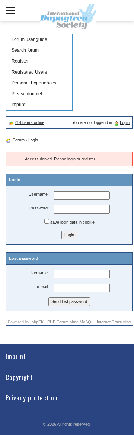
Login (125, 122)
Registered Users (29, 72)
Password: (39, 208)
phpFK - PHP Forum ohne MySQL (63, 322)
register (88, 159)
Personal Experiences (34, 83)
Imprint (18, 104)
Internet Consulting (114, 322)
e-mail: (43, 286)
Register (20, 61)
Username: (39, 194)
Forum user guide (29, 39)
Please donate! (27, 93)
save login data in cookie (72, 222)
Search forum (25, 50)
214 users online (29, 122)
